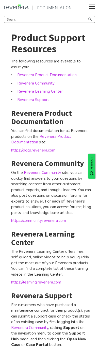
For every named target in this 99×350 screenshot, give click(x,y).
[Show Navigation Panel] (92, 7)
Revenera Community (43, 172)
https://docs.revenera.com (33, 150)
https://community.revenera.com (38, 220)
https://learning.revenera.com (36, 282)
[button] (90, 19)
